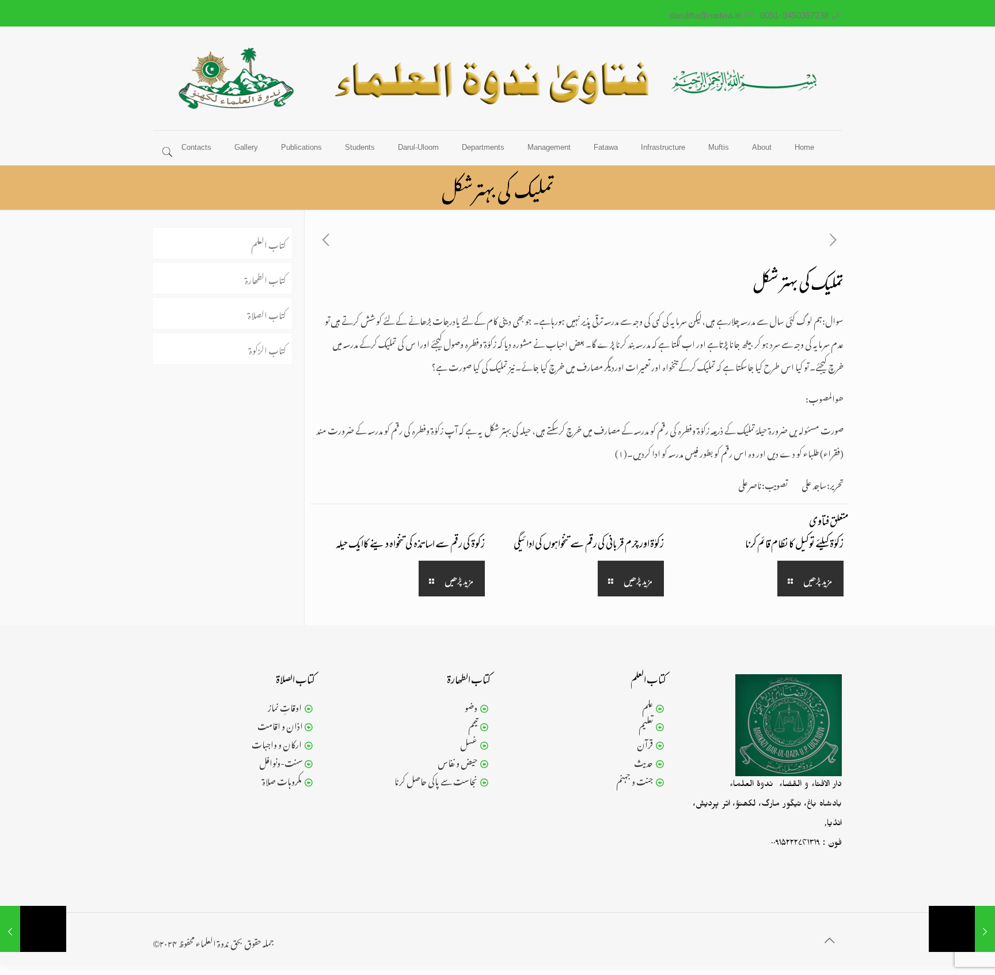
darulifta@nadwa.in (705, 13)
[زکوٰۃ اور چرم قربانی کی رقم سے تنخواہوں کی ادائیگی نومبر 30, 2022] (33, 929)
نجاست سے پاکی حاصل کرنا (435, 780)
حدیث (643, 761)
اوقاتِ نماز (285, 706)
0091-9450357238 (794, 13)
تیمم (472, 724)
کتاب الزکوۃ (267, 349)
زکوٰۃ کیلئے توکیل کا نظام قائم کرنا (794, 545)
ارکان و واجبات (277, 743)
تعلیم (646, 724)
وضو (471, 706)
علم (647, 706)
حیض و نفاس (457, 761)
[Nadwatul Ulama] (497, 78)
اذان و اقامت (280, 724)
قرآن (645, 743)
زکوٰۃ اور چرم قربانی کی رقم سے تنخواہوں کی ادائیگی (589, 545)
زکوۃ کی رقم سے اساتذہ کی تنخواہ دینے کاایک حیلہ (410, 545)
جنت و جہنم (634, 780)
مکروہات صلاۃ (282, 780)
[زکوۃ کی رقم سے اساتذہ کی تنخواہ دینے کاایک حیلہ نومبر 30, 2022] (962, 929)
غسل (468, 743)
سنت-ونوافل (281, 761)
